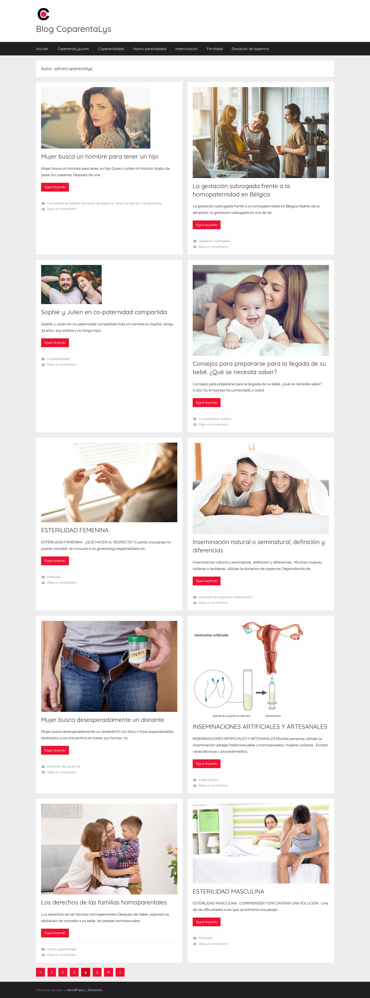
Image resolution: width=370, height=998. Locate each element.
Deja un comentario (61, 209)
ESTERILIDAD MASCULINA (228, 891)
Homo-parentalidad (149, 48)
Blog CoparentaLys (73, 28)
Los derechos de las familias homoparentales (104, 902)
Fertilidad (215, 48)
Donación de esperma (250, 48)
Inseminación (186, 48)
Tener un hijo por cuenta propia (138, 203)
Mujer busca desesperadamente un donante (102, 719)
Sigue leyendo (55, 187)
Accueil (42, 48)
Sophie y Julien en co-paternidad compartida (104, 312)
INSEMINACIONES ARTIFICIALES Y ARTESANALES (260, 726)
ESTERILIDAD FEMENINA (75, 530)
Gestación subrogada (214, 241)
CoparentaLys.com (73, 48)
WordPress (75, 990)
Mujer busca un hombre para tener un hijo (99, 156)
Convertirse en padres (63, 203)
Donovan (95, 990)
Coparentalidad (111, 48)
